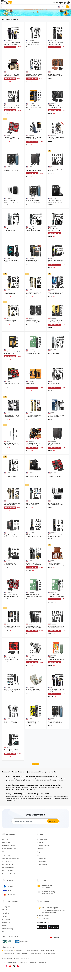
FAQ (38, 855)
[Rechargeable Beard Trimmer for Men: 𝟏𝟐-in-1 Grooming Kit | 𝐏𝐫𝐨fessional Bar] (57, 374)
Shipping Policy (7, 861)
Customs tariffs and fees (10, 858)
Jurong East (6, 907)
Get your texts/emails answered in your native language (53, 911)
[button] (56, 3)
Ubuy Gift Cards (42, 864)
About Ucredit (41, 858)
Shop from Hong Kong (47, 950)
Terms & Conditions (10, 962)
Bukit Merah (6, 919)
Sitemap (5, 852)
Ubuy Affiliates (41, 861)
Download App (42, 839)
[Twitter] (15, 966)
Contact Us (6, 842)
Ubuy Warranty (7, 871)
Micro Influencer (7, 864)
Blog (38, 852)
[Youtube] (11, 966)
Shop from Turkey (36, 953)
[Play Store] (53, 927)
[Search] (67, 6)
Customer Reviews (43, 846)
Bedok (4, 926)
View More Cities (8, 932)
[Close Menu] (2, 3)
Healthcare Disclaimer (9, 874)
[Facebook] (3, 966)
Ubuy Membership (8, 868)
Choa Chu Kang (7, 929)
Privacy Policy (23, 962)
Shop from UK (20, 950)
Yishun (4, 916)
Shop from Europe (49, 953)
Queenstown (6, 922)
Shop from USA (8, 950)
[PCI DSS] (6, 941)
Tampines (5, 913)
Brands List (40, 842)
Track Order (6, 855)
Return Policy (41, 849)
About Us (5, 839)
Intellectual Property (9, 849)
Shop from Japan (32, 950)
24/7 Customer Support (50, 908)
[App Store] (42, 927)
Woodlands (6, 910)
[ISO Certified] (20, 941)
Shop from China (22, 953)
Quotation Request (8, 846)
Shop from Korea (9, 953)
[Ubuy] (9, 3)
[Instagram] (7, 966)
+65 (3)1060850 (44, 918)
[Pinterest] (19, 966)
